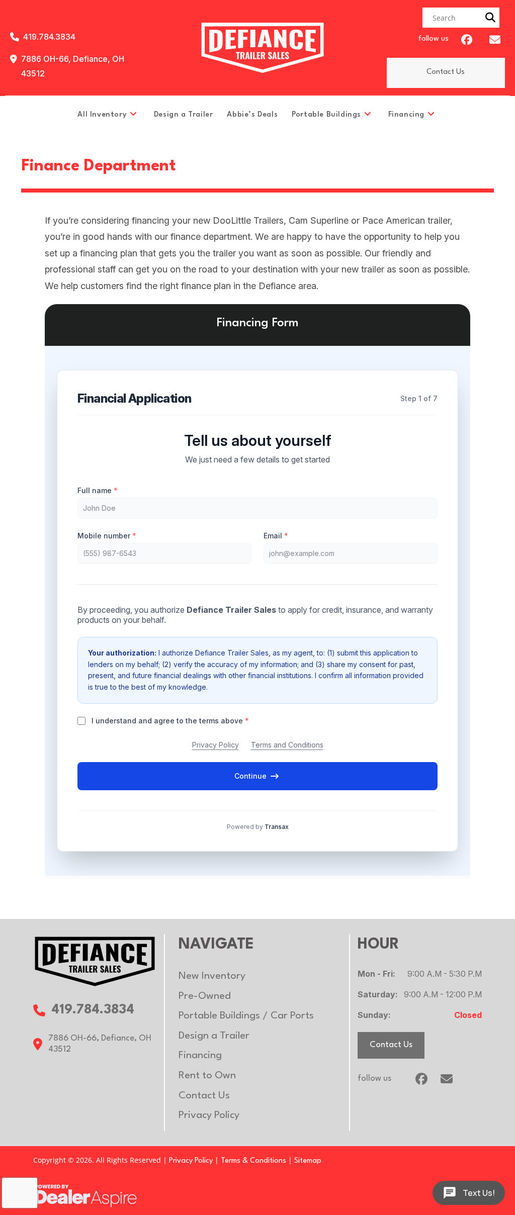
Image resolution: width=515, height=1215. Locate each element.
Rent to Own (207, 1076)
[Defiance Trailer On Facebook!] (467, 40)
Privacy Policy (209, 1115)
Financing (200, 1056)
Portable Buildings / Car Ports (246, 1016)
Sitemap (307, 1161)
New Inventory (212, 976)
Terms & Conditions (253, 1161)
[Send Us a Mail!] (495, 40)
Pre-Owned (205, 996)
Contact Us (445, 72)
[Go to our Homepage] (94, 960)
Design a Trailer (214, 1036)
